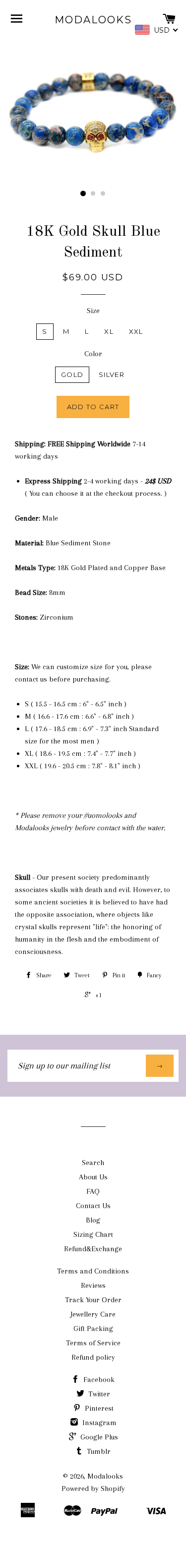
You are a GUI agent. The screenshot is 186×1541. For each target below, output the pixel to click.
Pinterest (98, 1408)
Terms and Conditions (93, 1271)
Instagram (98, 1422)
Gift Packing (93, 1328)
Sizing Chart (93, 1234)
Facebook (98, 1379)
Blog (93, 1220)
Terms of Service (93, 1342)
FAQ (93, 1191)
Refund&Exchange (93, 1248)
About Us (93, 1176)
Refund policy (93, 1357)
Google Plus (98, 1437)
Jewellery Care (93, 1314)
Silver (111, 374)
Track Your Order (93, 1299)
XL (109, 331)
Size (93, 310)
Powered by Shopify (93, 1488)
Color (93, 353)
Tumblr (98, 1451)
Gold (72, 374)
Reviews (93, 1285)
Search (93, 1162)
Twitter (98, 1393)
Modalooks (93, 20)
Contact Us (93, 1205)
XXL (136, 331)
